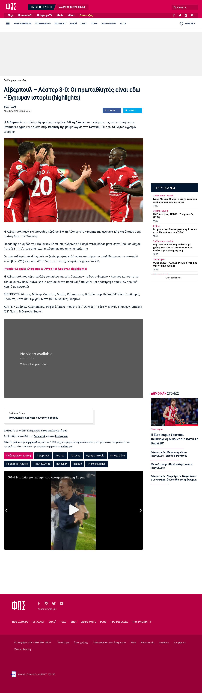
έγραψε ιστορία (95, 455)
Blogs (10, 15)
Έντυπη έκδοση (22, 649)
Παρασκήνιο (159, 259)
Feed (133, 642)
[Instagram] (187, 15)
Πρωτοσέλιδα (25, 15)
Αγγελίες (164, 642)
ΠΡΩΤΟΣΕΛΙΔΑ (119, 621)
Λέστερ (60, 455)
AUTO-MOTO (108, 23)
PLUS (123, 23)
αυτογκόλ (61, 463)
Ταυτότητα (63, 642)
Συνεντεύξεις (86, 15)
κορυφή (77, 463)
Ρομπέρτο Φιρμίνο (17, 463)
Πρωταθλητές (42, 463)
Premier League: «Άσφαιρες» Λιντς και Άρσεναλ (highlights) (45, 269)
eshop (64, 446)
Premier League (96, 463)
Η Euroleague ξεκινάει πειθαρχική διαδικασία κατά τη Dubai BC (174, 439)
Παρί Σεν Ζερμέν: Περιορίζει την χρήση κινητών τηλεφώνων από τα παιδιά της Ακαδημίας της (172, 247)
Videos (71, 15)
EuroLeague (157, 429)
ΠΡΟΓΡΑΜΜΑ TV (142, 621)
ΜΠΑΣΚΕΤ (60, 23)
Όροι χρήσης (81, 642)
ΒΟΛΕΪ (73, 23)
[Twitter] (181, 15)
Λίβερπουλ (43, 455)
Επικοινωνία (147, 642)
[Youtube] (193, 15)
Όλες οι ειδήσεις (173, 278)
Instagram (61, 436)
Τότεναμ (75, 455)
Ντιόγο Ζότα (117, 455)
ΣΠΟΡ (94, 23)
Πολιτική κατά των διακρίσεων (109, 642)
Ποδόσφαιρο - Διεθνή (15, 80)
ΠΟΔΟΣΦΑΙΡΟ (43, 23)
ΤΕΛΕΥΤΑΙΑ (164, 188)
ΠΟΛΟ (83, 23)
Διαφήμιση (179, 642)
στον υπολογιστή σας (54, 430)
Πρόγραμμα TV (44, 15)
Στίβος (156, 226)
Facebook (39, 436)
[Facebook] (175, 15)
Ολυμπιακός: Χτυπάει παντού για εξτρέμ (33, 417)
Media (60, 15)
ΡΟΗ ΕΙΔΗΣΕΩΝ (22, 23)
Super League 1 (160, 211)
